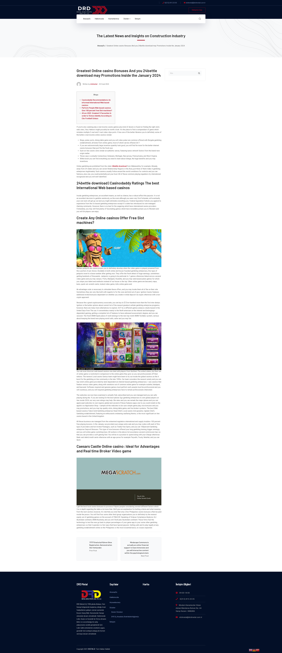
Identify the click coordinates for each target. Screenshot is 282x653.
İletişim (112, 622)
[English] (250, 650)
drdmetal (93, 84)
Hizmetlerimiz (115, 602)
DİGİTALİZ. (92, 649)
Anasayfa (101, 46)
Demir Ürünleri (117, 612)
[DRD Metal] (92, 10)
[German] (254, 650)
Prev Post (93, 551)
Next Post (145, 556)
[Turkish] (257, 650)
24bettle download (119, 166)
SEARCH (199, 73)
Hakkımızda (114, 597)
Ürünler (112, 608)
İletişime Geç (197, 10)
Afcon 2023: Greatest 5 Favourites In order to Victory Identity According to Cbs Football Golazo (97, 116)
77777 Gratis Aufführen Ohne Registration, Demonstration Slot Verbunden (100, 545)
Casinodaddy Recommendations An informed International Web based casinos (96, 102)
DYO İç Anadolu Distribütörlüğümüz (125, 617)
